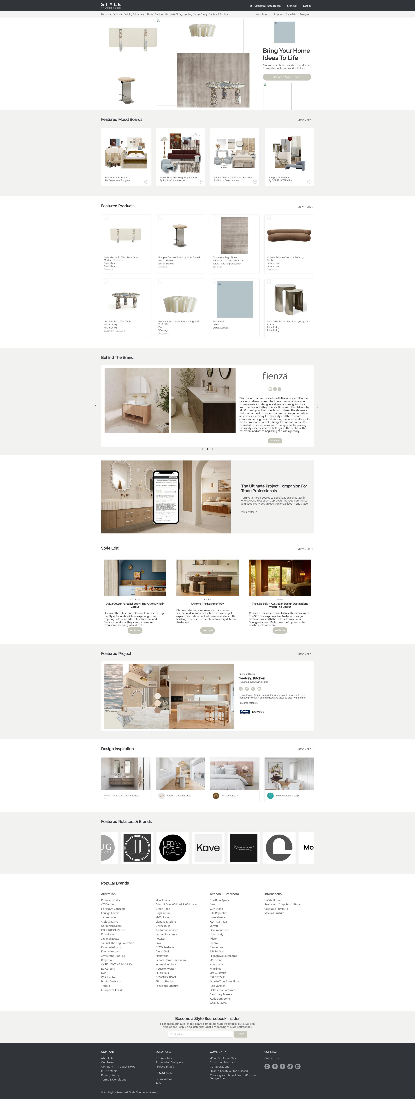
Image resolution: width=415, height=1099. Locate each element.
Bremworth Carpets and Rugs (282, 904)
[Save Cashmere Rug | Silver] (214, 217)
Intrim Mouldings (166, 964)
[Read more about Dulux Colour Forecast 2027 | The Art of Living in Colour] (135, 578)
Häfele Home (272, 900)
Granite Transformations (224, 981)
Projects (277, 14)
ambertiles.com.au (167, 934)
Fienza (214, 943)
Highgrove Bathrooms (223, 955)
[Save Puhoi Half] (214, 281)
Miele (213, 938)
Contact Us (271, 1058)
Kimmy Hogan (110, 951)
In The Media (109, 1071)
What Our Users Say (223, 1058)
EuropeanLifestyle (112, 990)
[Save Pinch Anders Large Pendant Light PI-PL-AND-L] (160, 281)
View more (305, 120)
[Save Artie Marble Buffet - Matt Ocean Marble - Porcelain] (106, 217)
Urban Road (163, 908)
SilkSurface (217, 951)
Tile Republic (218, 913)
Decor (150, 14)
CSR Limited (108, 977)
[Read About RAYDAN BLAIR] (234, 774)
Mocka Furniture (274, 913)
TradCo (105, 985)
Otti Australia (218, 972)
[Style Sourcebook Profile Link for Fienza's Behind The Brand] (279, 389)
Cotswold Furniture (276, 908)
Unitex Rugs (163, 925)
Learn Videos (164, 1079)
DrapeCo (106, 960)
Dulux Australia (110, 900)
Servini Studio (260, 682)
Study (204, 14)
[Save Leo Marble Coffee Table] (106, 281)
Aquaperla (216, 964)
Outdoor (159, 14)
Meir (212, 904)
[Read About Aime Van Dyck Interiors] (126, 774)
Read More (275, 441)
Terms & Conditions (113, 1079)
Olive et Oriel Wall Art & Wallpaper (177, 904)
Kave (159, 943)
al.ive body (216, 934)
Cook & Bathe (218, 1002)
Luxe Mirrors (217, 917)
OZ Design (107, 904)
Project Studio (165, 1066)
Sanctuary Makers (221, 994)
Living (196, 14)
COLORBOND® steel (113, 930)
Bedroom (118, 14)
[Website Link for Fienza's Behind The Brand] (275, 389)
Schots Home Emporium (171, 960)
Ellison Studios (165, 981)
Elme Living (108, 934)
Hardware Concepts (113, 908)
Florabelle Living (111, 947)
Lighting (188, 14)
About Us (107, 1058)
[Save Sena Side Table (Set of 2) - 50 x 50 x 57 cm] (269, 281)
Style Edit (291, 14)
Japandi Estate (110, 938)
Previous (95, 406)
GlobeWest (162, 951)
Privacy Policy (110, 1075)
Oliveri (214, 925)
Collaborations (219, 1066)
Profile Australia (111, 981)
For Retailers (164, 1058)
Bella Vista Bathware (222, 990)
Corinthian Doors (111, 925)
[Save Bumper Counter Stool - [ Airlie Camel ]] (160, 217)
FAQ (158, 1083)
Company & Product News (118, 1066)
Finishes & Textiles (218, 14)
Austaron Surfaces (167, 930)
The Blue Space (219, 900)
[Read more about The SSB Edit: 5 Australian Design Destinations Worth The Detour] (280, 578)
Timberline (216, 947)
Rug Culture (163, 913)
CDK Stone (216, 908)
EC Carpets (108, 968)
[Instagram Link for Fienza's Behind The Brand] (270, 389)
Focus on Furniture (167, 985)
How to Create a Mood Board (229, 1071)
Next (318, 406)
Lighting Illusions (166, 921)
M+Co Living (163, 917)
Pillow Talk (162, 972)
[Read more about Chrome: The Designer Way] (207, 578)
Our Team (107, 1062)
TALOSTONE (217, 977)
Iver (103, 972)
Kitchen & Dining (173, 14)
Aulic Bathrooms (220, 998)
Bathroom (106, 14)
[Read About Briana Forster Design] (289, 774)
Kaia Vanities (217, 985)
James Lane (108, 917)
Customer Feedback (223, 1062)
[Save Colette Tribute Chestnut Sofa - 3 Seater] (269, 217)
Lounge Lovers (110, 913)
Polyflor (160, 938)
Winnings (215, 968)
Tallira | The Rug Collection (117, 943)
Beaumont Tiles (219, 930)
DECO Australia (165, 947)
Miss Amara (163, 900)
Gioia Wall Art (109, 921)
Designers (305, 14)
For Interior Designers (169, 1062)
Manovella (162, 955)
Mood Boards (262, 14)
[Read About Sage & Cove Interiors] (180, 774)
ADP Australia (218, 921)
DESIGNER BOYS (166, 977)
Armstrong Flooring (113, 955)
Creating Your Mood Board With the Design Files (233, 1077)
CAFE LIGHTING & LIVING (116, 964)
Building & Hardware (135, 14)
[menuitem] (307, 5)
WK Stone (216, 960)
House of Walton (166, 968)
